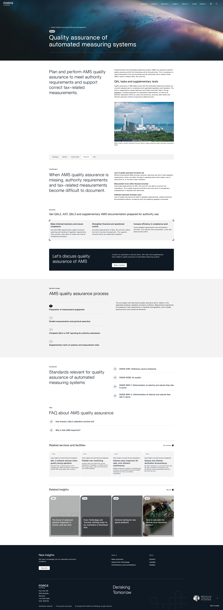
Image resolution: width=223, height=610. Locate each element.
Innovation (164, 4)
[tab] (78, 308)
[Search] (216, 4)
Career (194, 4)
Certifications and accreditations (124, 565)
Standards (86, 157)
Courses (154, 4)
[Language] (211, 4)
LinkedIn (152, 562)
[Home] (9, 4)
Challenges (55, 157)
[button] (206, 598)
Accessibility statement (46, 606)
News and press (117, 559)
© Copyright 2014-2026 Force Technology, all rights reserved (93, 606)
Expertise (144, 4)
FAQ (94, 157)
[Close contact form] (217, 598)
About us (185, 4)
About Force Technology (120, 562)
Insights (175, 4)
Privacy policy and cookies (64, 606)
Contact (202, 4)
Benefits (65, 157)
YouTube (152, 565)
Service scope (75, 157)
